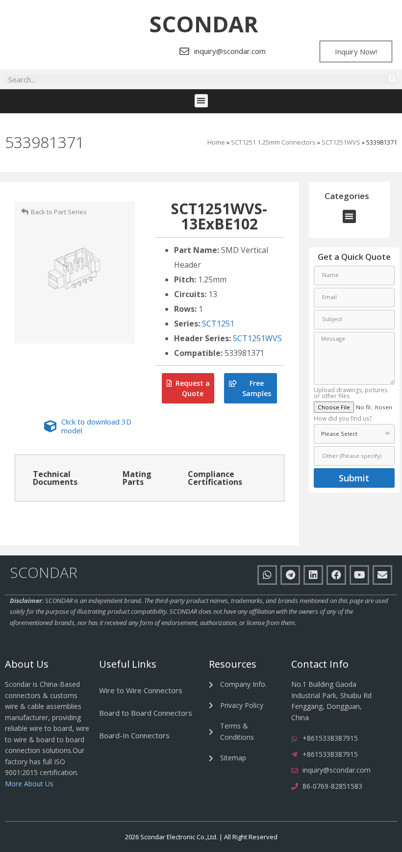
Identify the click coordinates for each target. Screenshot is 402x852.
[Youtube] (359, 575)
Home (216, 142)
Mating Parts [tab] (137, 478)
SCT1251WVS (341, 142)
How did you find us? (343, 419)
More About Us (29, 783)
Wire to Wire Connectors (140, 690)
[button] (203, 24)
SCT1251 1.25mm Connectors (273, 142)
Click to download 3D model (96, 426)
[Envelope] (382, 575)
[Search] (392, 79)
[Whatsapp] (267, 575)
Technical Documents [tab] (55, 478)
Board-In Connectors (134, 735)
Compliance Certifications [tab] (215, 478)
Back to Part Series (59, 211)
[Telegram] (290, 575)
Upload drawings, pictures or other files (350, 393)
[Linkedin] (313, 575)
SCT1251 (218, 323)
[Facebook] (336, 575)
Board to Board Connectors (145, 713)
